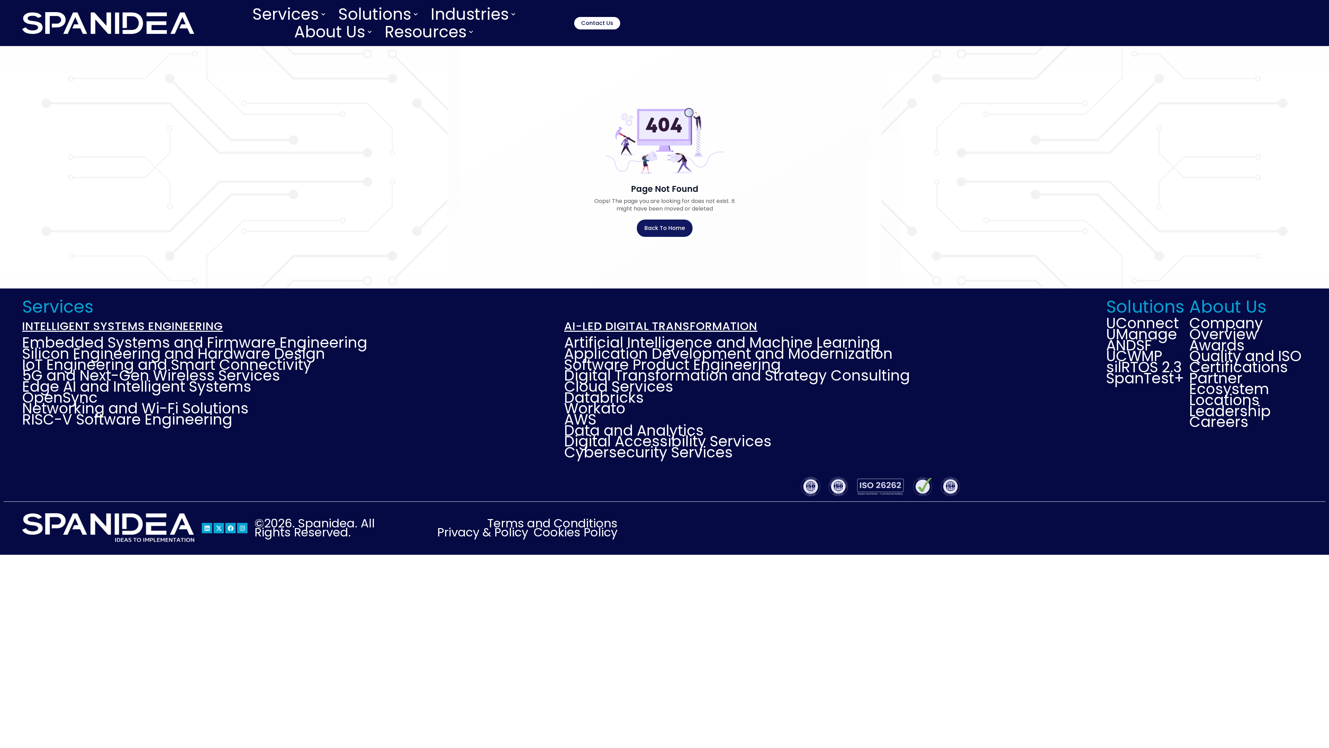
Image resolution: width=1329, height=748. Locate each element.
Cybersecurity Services (648, 452)
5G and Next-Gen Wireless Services (151, 375)
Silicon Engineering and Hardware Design (173, 353)
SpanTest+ (1144, 378)
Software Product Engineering (672, 365)
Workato (594, 408)
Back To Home (664, 228)
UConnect (1142, 323)
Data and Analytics (634, 430)
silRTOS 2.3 (1144, 367)
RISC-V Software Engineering (127, 419)
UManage (1141, 334)
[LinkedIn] (207, 528)
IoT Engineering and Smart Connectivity (166, 365)
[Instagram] (242, 528)
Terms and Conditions (552, 523)
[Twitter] (219, 528)
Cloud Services (618, 386)
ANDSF (1129, 345)
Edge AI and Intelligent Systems (136, 386)
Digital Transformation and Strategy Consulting (737, 375)
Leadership (1230, 411)
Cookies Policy (575, 532)
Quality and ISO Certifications (1245, 362)
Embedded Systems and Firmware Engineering (194, 342)
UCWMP (1134, 356)
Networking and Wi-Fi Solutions (135, 408)
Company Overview (1226, 329)
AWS (580, 419)
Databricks (604, 397)
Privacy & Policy (482, 532)
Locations (1224, 400)
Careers (1218, 422)
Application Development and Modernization (728, 353)
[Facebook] (230, 528)
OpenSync (60, 397)
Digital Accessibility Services (667, 441)
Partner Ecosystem (1229, 384)
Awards (1217, 345)
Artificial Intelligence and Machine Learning (722, 342)
